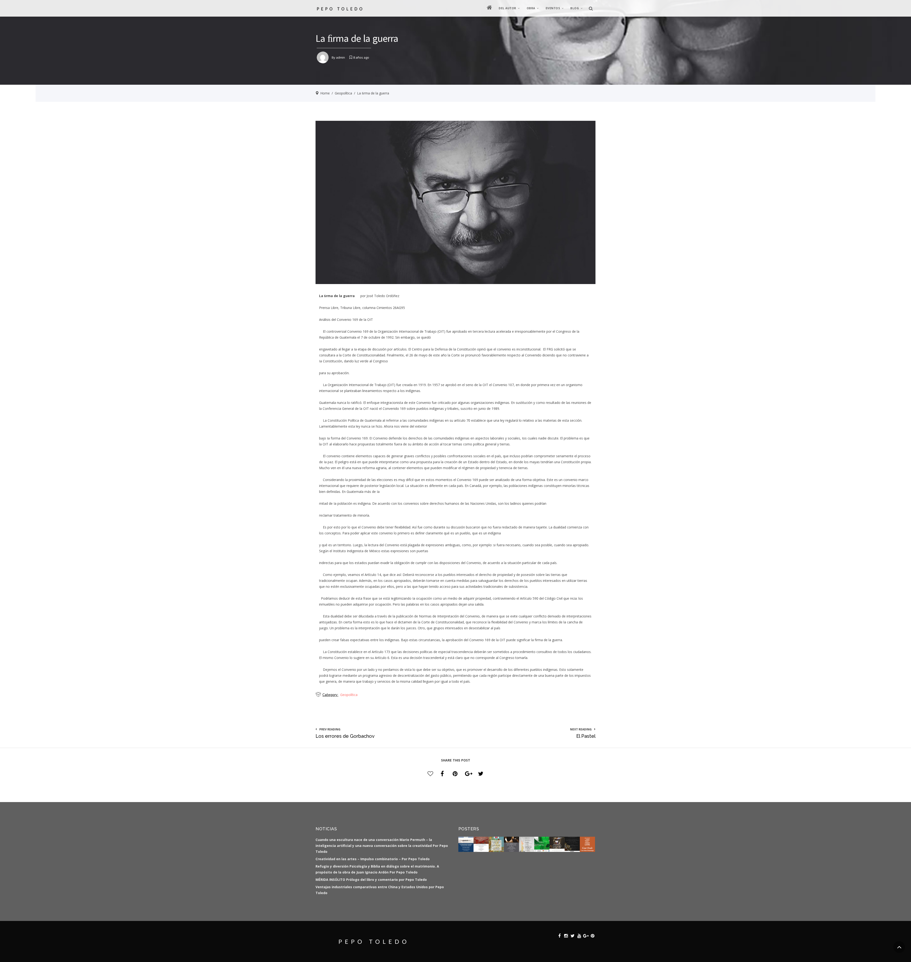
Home (325, 93)
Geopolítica (343, 93)
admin (340, 57)
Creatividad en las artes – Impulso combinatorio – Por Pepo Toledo (373, 859)
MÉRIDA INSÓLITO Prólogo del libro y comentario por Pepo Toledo (371, 879)
